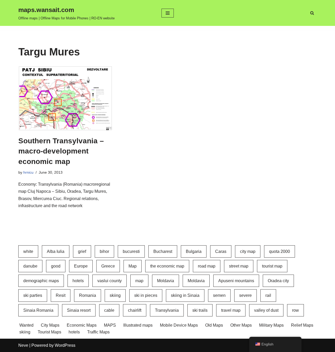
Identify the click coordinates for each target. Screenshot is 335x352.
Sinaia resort (79, 310)
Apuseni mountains (236, 281)
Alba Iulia (55, 251)
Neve (23, 345)
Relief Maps (302, 325)
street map (238, 266)
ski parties (32, 295)
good (55, 266)
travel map (231, 310)
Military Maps (271, 325)
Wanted (26, 325)
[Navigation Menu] (167, 13)
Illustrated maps (138, 325)
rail (268, 295)
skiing (115, 295)
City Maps (50, 325)
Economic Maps (82, 325)
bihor (104, 251)
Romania (87, 295)
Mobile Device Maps (179, 325)
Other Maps (241, 325)
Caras (220, 251)
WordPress (65, 345)
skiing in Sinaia (185, 295)
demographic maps (41, 281)
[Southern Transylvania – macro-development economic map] (65, 97)
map (139, 281)
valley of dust (266, 310)
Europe (81, 266)
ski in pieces (145, 295)
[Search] (312, 13)
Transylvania (167, 310)
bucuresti (131, 251)
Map (133, 266)
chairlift (134, 310)
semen (219, 295)
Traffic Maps (98, 332)
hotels (78, 281)
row (295, 310)
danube (30, 266)
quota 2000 (279, 251)
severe (245, 295)
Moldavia (165, 281)
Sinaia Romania (38, 310)
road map (206, 266)
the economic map (167, 266)
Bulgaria (194, 251)
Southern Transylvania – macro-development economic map (61, 151)
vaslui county (109, 281)
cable (109, 310)
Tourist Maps (49, 332)
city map (247, 251)
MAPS (110, 325)
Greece (108, 266)
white (28, 251)
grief (82, 251)
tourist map (272, 266)
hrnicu (28, 172)
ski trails (200, 310)
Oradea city (278, 281)
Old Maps (214, 325)
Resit (60, 295)
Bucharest (162, 251)
